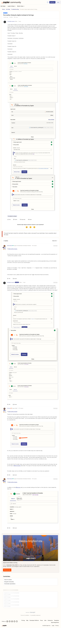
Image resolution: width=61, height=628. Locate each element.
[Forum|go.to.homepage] (12, 2)
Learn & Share (11, 6)
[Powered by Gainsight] (30, 613)
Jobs (45, 620)
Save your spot (7, 569)
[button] (52, 2)
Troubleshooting (15, 9)
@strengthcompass (12, 248)
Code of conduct (8, 579)
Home (3, 9)
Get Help (3, 6)
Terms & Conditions (25, 615)
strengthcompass (11, 21)
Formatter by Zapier (12, 216)
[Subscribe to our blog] (12, 621)
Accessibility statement (35, 615)
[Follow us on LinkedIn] (10, 621)
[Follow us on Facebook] (7, 621)
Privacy (57, 625)
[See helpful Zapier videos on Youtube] (17, 621)
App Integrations (55, 622)
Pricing (23, 620)
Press (41, 620)
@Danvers (18, 487)
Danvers (9, 408)
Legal (53, 625)
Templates (56, 620)
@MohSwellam (17, 465)
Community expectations (9, 583)
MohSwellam (9, 245)
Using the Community (9, 581)
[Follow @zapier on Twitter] (14, 621)
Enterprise (50, 620)
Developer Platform (34, 620)
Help (27, 620)
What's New (20, 6)
